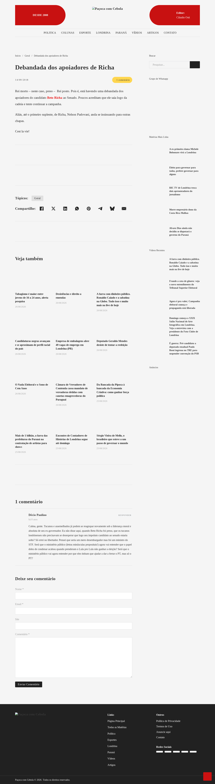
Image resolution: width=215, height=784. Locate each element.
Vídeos (137, 32)
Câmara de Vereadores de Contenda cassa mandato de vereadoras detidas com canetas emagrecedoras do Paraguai (72, 392)
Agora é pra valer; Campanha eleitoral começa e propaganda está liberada (184, 304)
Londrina (103, 32)
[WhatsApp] (76, 208)
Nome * (19, 589)
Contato (170, 32)
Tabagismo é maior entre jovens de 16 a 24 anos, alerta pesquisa (31, 298)
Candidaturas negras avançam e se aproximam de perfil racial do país (32, 345)
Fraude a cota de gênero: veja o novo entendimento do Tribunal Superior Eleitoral (184, 284)
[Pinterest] (88, 208)
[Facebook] (41, 208)
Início (18, 55)
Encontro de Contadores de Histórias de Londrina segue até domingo (72, 439)
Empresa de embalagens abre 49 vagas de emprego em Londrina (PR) (72, 345)
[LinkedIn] (65, 208)
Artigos (153, 32)
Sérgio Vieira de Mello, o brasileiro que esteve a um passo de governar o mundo (112, 439)
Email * (19, 604)
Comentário (22, 634)
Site (17, 619)
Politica (50, 32)
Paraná (121, 32)
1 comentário (123, 80)
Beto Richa (54, 97)
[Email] (123, 208)
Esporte (85, 32)
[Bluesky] (112, 208)
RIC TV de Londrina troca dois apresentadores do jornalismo (183, 191)
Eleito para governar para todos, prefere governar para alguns (183, 171)
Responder (124, 515)
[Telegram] (100, 208)
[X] (53, 208)
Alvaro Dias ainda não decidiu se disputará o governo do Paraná (180, 231)
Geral (27, 55)
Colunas (67, 32)
